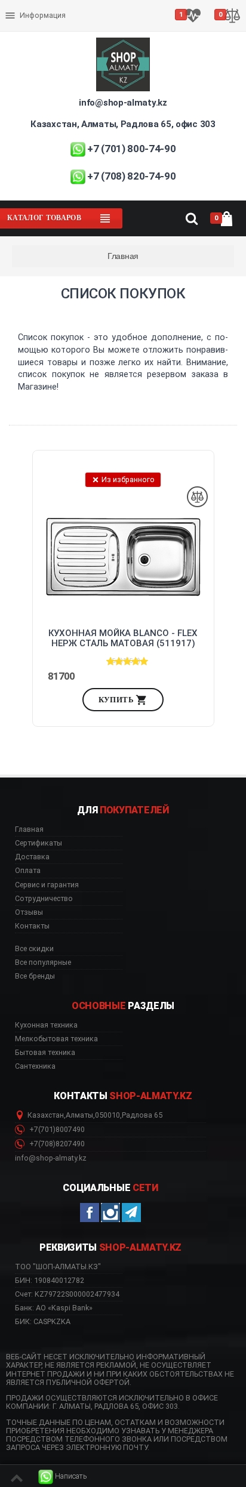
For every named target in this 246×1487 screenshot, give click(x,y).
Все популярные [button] (43, 962)
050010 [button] (107, 1115)
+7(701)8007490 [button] (56, 1129)
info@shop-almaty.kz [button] (51, 1158)
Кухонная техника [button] (46, 1025)
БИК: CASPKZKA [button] (42, 1321)
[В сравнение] (197, 496)
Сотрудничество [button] (44, 898)
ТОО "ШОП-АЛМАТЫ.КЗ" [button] (58, 1267)
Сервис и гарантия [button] (47, 885)
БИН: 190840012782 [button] (49, 1280)
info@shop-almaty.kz (123, 102)
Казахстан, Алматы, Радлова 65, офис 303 (122, 124)
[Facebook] (89, 1212)
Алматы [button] (79, 1115)
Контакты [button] (32, 926)
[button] (62, 1476)
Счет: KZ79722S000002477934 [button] (67, 1293)
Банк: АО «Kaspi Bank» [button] (54, 1307)
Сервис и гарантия (40, 25)
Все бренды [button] (35, 976)
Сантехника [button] (35, 1066)
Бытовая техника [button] (45, 1052)
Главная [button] (29, 829)
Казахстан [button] (45, 1115)
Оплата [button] (28, 870)
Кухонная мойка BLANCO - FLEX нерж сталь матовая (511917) (123, 638)
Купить (117, 699)
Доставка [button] (32, 857)
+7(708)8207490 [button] (56, 1144)
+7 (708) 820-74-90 (131, 176)
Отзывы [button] (29, 912)
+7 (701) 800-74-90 (131, 149)
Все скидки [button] (34, 949)
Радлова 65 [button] (142, 1115)
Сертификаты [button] (38, 843)
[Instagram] (110, 1212)
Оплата (20, 6)
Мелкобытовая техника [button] (56, 1039)
